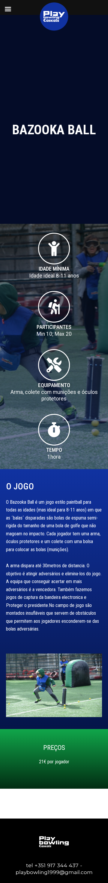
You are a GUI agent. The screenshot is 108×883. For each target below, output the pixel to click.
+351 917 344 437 (56, 865)
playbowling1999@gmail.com (54, 872)
